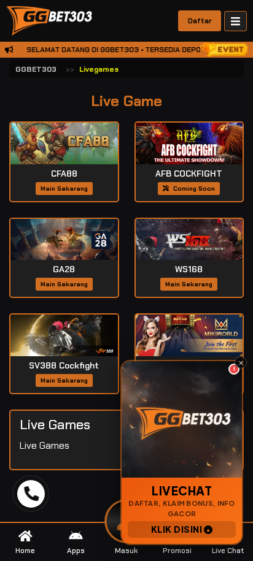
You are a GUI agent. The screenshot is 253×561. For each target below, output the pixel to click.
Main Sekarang (64, 189)
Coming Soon (193, 189)
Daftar (200, 21)
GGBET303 (35, 69)
